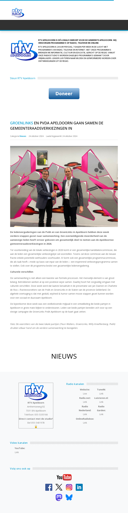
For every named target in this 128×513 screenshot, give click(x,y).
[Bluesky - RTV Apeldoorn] (69, 497)
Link (101, 393)
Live (85, 393)
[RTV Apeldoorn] (20, 12)
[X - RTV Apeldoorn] (58, 486)
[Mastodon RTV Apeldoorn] (58, 497)
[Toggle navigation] (120, 25)
